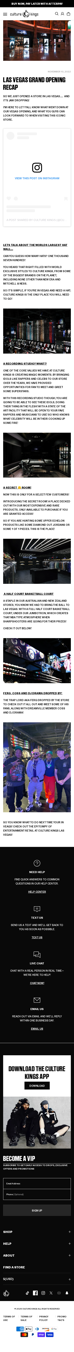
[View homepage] (24, 13)
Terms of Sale (26, 1318)
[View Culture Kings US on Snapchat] (67, 1293)
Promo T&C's (62, 1318)
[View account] (62, 13)
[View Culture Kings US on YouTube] (59, 1293)
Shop (7, 1231)
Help (7, 1243)
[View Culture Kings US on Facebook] (35, 1293)
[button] (68, 13)
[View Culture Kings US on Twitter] (51, 1293)
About (9, 1255)
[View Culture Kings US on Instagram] (43, 1293)
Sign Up (37, 1210)
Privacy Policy (43, 1318)
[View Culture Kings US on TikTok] (27, 1293)
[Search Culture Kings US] (56, 13)
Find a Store (14, 1267)
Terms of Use (9, 1318)
